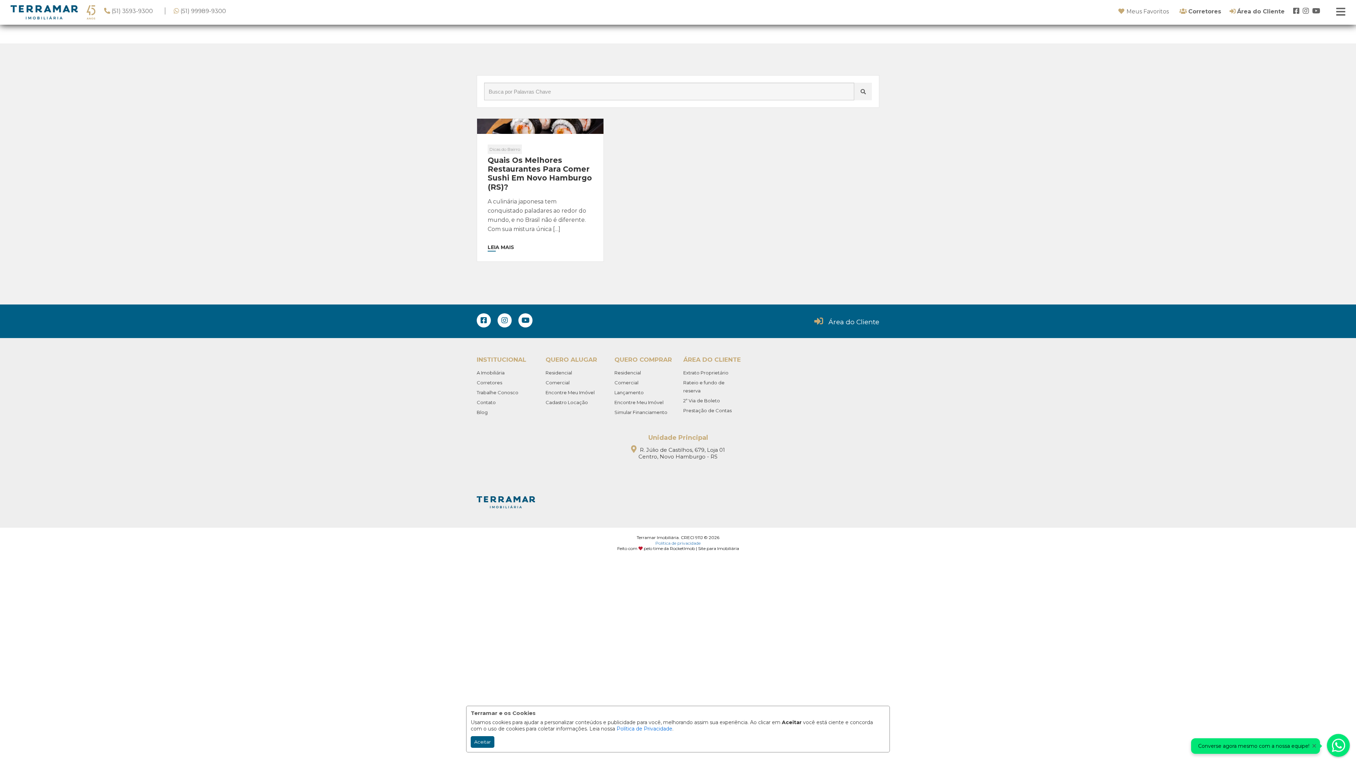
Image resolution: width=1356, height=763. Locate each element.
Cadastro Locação (567, 402)
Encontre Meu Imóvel (570, 392)
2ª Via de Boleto (701, 400)
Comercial (558, 382)
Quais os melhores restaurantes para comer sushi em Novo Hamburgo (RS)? (540, 173)
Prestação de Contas (707, 410)
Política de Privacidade (644, 729)
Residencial (559, 372)
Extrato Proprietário (705, 372)
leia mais (501, 247)
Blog (482, 412)
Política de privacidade (678, 543)
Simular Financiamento (640, 412)
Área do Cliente (853, 322)
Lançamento (629, 392)
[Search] (863, 91)
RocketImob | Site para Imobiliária (704, 548)
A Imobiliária (491, 372)
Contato (486, 402)
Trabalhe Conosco (497, 392)
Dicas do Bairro (504, 149)
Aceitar (482, 742)
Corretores (489, 382)
